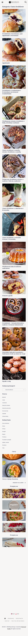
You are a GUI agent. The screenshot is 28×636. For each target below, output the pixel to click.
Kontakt (7, 621)
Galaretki (4, 413)
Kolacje (3, 428)
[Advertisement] (14, 563)
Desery (3, 426)
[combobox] (14, 390)
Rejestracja (19, 618)
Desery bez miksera (6, 405)
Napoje (3, 434)
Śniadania (4, 445)
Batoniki (4, 397)
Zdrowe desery (5, 416)
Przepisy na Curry (18, 482)
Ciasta (3, 400)
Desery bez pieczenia (6, 408)
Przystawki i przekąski (6, 439)
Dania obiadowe (5, 423)
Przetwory (4, 437)
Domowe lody (5, 411)
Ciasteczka (4, 402)
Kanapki (4, 431)
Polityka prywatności (18, 621)
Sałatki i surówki (5, 442)
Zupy (3, 448)
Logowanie (11, 618)
